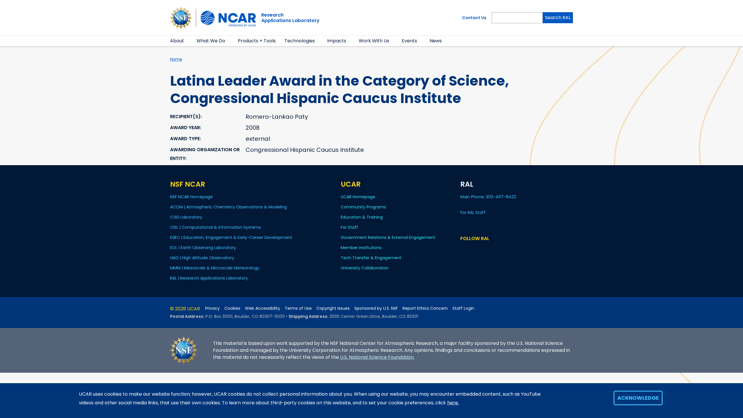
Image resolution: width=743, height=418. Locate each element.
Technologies (299, 40)
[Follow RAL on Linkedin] (471, 249)
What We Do (210, 40)
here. (453, 402)
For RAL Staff (473, 212)
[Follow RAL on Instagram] (488, 249)
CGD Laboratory (186, 217)
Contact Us (474, 18)
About (177, 40)
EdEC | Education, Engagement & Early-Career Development (231, 237)
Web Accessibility (262, 308)
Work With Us (374, 40)
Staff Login (463, 308)
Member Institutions (361, 248)
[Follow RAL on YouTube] (480, 249)
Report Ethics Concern (425, 308)
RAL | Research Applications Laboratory (209, 278)
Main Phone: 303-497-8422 (488, 197)
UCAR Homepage (358, 197)
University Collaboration (365, 268)
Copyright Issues (333, 308)
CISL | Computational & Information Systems (215, 227)
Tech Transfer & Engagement (371, 258)
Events (409, 40)
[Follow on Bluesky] (463, 249)
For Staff (349, 227)
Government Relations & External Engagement (388, 237)
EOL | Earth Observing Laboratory (203, 248)
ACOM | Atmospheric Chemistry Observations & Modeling (228, 207)
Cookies (232, 308)
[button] (188, 40)
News (436, 40)
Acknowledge (638, 397)
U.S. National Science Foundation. (377, 357)
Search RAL (558, 17)
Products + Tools (257, 40)
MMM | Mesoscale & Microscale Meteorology (214, 268)
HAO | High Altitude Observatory (202, 258)
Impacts (336, 40)
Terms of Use (298, 308)
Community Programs (363, 207)
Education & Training (362, 217)
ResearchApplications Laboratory (290, 18)
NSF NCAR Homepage (191, 197)
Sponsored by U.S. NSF (376, 308)
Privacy (212, 308)
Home (176, 59)
